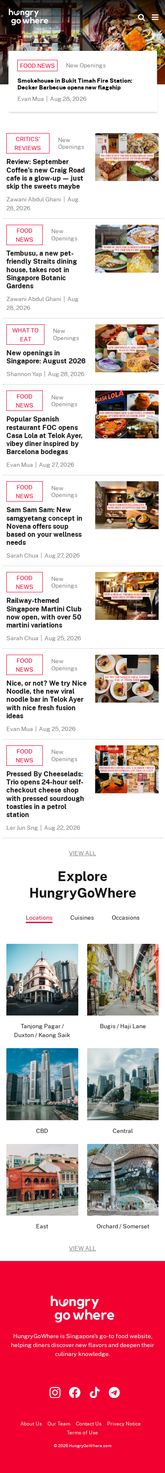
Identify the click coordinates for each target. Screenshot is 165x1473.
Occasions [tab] (126, 917)
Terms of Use (82, 1432)
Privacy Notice (124, 1423)
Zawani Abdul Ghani (34, 199)
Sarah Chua (23, 555)
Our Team (58, 1423)
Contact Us (89, 1423)
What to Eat (25, 334)
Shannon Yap (24, 373)
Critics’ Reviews (27, 143)
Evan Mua (31, 98)
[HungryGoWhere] (28, 17)
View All (82, 1248)
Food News (37, 65)
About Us (31, 1423)
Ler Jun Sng (22, 827)
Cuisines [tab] (82, 917)
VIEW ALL (82, 852)
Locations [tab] (39, 917)
